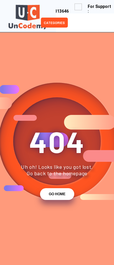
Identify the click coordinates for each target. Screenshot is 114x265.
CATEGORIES (54, 23)
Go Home (57, 194)
